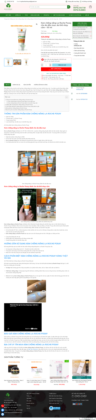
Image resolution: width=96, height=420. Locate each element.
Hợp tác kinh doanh (59, 15)
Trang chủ (6, 19)
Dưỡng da (18, 15)
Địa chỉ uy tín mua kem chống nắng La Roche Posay (19, 109)
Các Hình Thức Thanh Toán (55, 401)
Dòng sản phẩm (35, 15)
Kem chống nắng (20, 19)
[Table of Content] (66, 97)
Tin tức (28, 405)
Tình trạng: (43, 31)
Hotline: (76, 44)
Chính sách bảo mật (54, 403)
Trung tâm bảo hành (79, 55)
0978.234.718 (79, 8)
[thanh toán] (77, 403)
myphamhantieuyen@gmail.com (28, 1)
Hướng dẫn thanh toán (80, 53)
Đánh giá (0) (16, 84)
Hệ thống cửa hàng (87, 1)
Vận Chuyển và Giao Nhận (55, 398)
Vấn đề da (46, 15)
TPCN (26, 15)
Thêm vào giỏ (62, 65)
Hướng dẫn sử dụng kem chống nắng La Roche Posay (19, 104)
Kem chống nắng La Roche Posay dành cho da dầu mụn (21, 101)
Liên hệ (87, 15)
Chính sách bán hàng (79, 50)
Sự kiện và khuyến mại (75, 15)
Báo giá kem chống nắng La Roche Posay (16, 108)
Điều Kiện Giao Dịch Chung (55, 396)
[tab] (7, 84)
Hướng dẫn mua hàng (73, 1)
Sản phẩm (29, 401)
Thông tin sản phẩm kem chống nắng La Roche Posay (19, 99)
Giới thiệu (8, 15)
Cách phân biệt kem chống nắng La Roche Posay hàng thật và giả (22, 106)
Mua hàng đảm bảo (79, 48)
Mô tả (7, 84)
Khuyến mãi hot (30, 403)
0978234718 (10, 1)
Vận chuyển (27, 84)
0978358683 (84, 93)
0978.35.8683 (79, 10)
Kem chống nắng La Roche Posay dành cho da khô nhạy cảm (22, 103)
